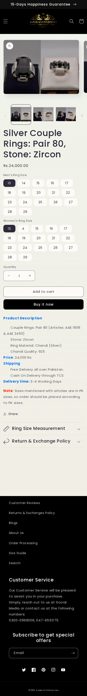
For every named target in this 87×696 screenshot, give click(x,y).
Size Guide (17, 553)
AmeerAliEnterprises (47, 690)
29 (25, 212)
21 (53, 192)
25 (40, 202)
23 (10, 202)
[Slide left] (5, 116)
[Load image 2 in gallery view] (43, 115)
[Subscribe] (73, 653)
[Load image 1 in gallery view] (21, 115)
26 (56, 202)
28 (10, 212)
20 (39, 192)
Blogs (13, 523)
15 (38, 183)
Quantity (9, 267)
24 (25, 202)
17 (66, 183)
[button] (5, 21)
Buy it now (44, 304)
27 (71, 202)
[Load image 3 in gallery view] (66, 115)
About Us (16, 533)
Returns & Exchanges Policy (32, 513)
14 (24, 183)
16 (52, 183)
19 (24, 192)
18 (9, 192)
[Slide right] (82, 116)
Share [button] (13, 414)
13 (9, 183)
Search (15, 563)
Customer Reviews (24, 503)
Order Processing (23, 543)
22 (68, 192)
